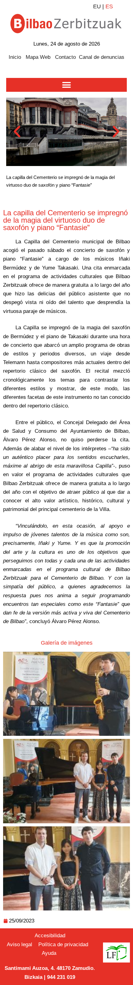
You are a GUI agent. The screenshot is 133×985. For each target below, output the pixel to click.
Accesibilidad (50, 935)
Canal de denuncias (101, 57)
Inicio (15, 57)
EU (97, 6)
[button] (67, 85)
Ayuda (49, 953)
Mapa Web (38, 57)
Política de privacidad (64, 944)
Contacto (65, 57)
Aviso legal (19, 944)
